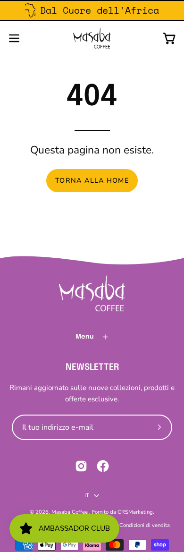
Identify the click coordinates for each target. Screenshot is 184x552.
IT (86, 495)
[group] (92, 10)
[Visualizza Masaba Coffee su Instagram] (81, 466)
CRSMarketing (135, 512)
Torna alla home (91, 180)
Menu (84, 336)
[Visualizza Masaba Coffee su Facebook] (103, 466)
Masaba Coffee (70, 512)
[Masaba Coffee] (92, 38)
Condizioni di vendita (144, 525)
